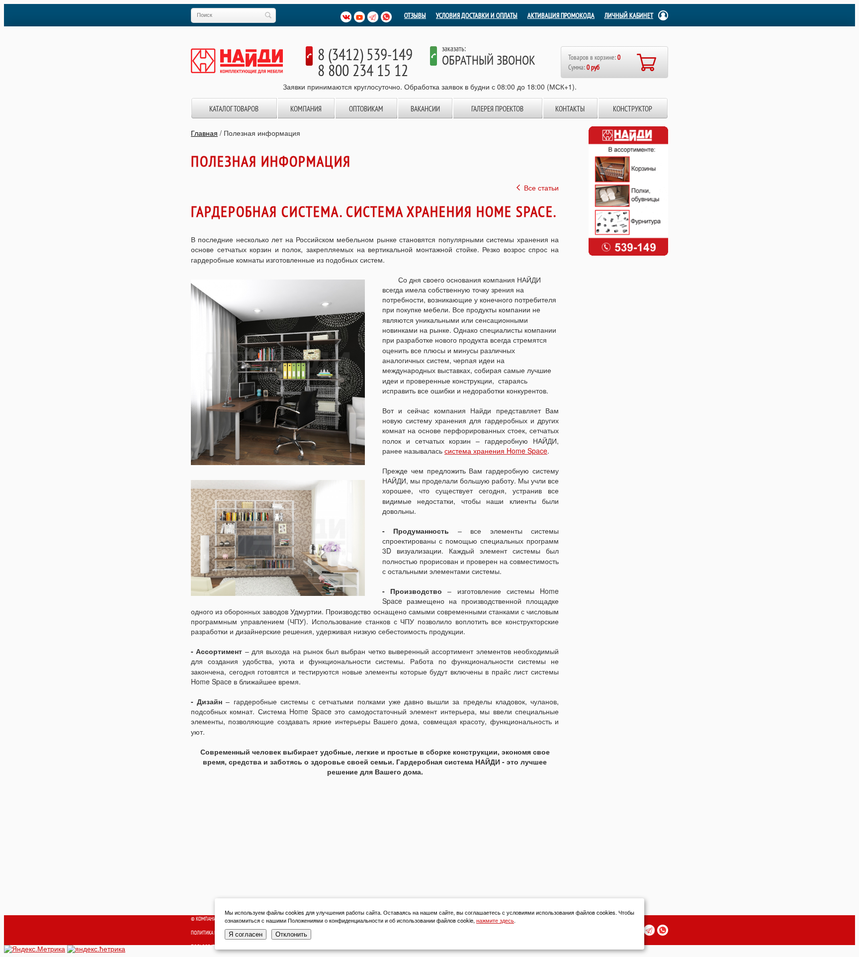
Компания (306, 108)
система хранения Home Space (495, 451)
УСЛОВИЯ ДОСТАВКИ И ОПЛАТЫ (476, 15)
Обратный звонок (488, 60)
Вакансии (425, 108)
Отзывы (415, 15)
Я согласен (245, 934)
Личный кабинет (628, 15)
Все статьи (541, 187)
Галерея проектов (497, 108)
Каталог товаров (233, 108)
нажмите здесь (495, 920)
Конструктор (632, 108)
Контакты (570, 108)
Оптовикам (366, 108)
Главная (204, 133)
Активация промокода (561, 15)
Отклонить (291, 934)
